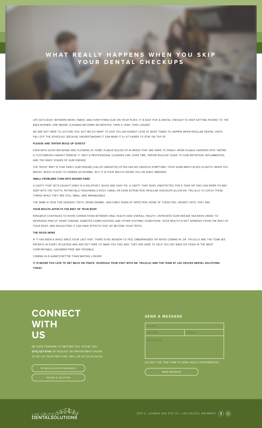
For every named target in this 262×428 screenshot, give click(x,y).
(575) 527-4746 (41, 351)
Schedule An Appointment (58, 368)
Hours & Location (58, 377)
